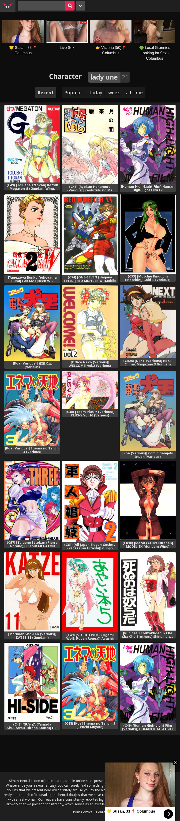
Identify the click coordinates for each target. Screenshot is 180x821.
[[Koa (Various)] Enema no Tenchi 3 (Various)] (32, 408)
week (114, 92)
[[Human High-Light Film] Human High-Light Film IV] (148, 144)
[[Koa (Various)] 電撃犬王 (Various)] (32, 323)
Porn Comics (82, 812)
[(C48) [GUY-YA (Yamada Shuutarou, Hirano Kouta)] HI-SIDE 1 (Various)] (32, 682)
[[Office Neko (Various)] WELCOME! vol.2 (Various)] (90, 322)
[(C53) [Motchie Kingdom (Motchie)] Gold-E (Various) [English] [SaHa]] (148, 234)
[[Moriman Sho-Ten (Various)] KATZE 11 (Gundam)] (32, 591)
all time (134, 92)
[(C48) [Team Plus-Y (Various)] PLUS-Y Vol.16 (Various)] (90, 390)
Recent (46, 92)
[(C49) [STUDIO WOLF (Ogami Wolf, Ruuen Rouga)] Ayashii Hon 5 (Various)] (90, 592)
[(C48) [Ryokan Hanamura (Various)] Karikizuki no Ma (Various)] (90, 144)
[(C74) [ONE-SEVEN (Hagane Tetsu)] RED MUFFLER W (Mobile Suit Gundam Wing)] (90, 234)
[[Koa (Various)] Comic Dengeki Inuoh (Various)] (148, 411)
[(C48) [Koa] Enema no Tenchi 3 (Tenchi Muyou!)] (90, 682)
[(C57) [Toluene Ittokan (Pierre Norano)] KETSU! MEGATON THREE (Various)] (32, 500)
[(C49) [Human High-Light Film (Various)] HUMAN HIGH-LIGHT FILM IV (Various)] (148, 683)
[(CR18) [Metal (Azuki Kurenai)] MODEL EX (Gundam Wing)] (148, 500)
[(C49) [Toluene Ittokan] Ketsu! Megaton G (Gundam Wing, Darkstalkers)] (32, 143)
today (96, 92)
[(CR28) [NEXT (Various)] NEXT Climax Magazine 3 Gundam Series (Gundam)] (148, 321)
